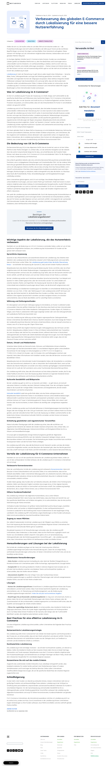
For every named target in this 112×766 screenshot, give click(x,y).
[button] (37, 3)
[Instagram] (16, 750)
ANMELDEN (77, 3)
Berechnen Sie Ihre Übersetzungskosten (39, 228)
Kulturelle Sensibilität (14, 393)
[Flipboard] (22, 750)
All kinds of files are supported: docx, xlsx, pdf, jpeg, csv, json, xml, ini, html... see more (89, 119)
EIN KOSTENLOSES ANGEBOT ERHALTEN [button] (93, 3)
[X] (11, 750)
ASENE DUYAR (12, 709)
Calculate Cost (89, 156)
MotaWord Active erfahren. (88, 171)
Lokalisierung (11, 74)
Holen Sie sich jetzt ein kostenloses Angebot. (47, 593)
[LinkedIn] (13, 750)
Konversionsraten (57, 469)
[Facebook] (8, 750)
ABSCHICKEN (81, 186)
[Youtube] (19, 750)
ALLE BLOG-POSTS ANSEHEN (84, 79)
